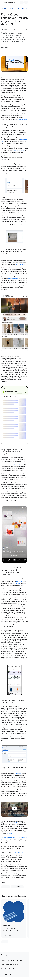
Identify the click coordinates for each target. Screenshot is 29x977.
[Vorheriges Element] (3, 941)
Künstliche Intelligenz (17, 886)
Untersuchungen (20, 264)
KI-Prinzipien (17, 773)
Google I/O (19, 581)
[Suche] (22, 2)
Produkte (10, 8)
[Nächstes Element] (6, 941)
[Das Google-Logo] (4, 955)
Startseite (3, 8)
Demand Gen (17, 465)
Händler (15, 823)
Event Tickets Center (18, 150)
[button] (27, 29)
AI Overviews (16, 583)
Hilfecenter (9, 833)
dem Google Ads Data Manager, (10, 726)
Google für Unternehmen (21, 8)
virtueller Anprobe (13, 278)
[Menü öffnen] (2, 2)
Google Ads (5, 886)
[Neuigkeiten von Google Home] (9, 2)
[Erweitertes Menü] (26, 2)
